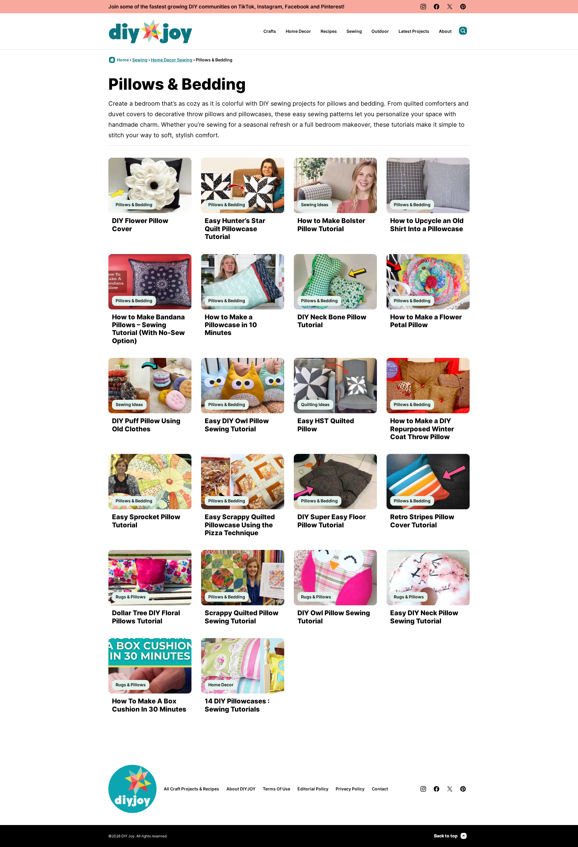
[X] (449, 6)
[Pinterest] (463, 6)
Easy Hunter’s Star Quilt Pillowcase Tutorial (235, 228)
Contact (380, 788)
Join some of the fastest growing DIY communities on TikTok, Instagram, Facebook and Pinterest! (226, 7)
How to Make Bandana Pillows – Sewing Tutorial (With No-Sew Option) (148, 329)
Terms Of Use (276, 788)
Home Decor (298, 31)
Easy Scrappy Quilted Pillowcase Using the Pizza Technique (240, 525)
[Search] (463, 30)
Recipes (329, 31)
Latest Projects (414, 31)
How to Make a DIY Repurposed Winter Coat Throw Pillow (422, 429)
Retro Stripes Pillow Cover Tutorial (422, 521)
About (445, 31)
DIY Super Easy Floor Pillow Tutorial (331, 521)
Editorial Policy (312, 788)
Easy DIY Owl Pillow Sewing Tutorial (237, 425)
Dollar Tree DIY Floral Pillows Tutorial (146, 617)
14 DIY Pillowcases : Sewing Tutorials (237, 705)
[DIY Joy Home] (150, 31)
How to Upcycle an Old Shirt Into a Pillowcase (427, 224)
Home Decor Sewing (171, 59)
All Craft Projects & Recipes (191, 788)
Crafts (269, 31)
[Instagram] (423, 6)
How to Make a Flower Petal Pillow (426, 321)
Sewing (354, 31)
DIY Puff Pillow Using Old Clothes (146, 425)
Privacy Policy (350, 788)
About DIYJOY (241, 788)
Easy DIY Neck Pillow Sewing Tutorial (424, 617)
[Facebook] (436, 6)
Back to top (446, 835)
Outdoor (380, 31)
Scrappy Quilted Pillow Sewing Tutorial (241, 617)
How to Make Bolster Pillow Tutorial (331, 224)
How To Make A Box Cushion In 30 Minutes (149, 705)
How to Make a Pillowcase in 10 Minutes (231, 325)
